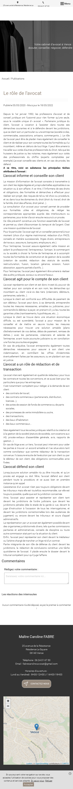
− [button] (8, 706)
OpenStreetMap (41, 763)
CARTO (65, 763)
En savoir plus (37, 781)
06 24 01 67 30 (42, 660)
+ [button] (8, 701)
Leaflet (29, 763)
